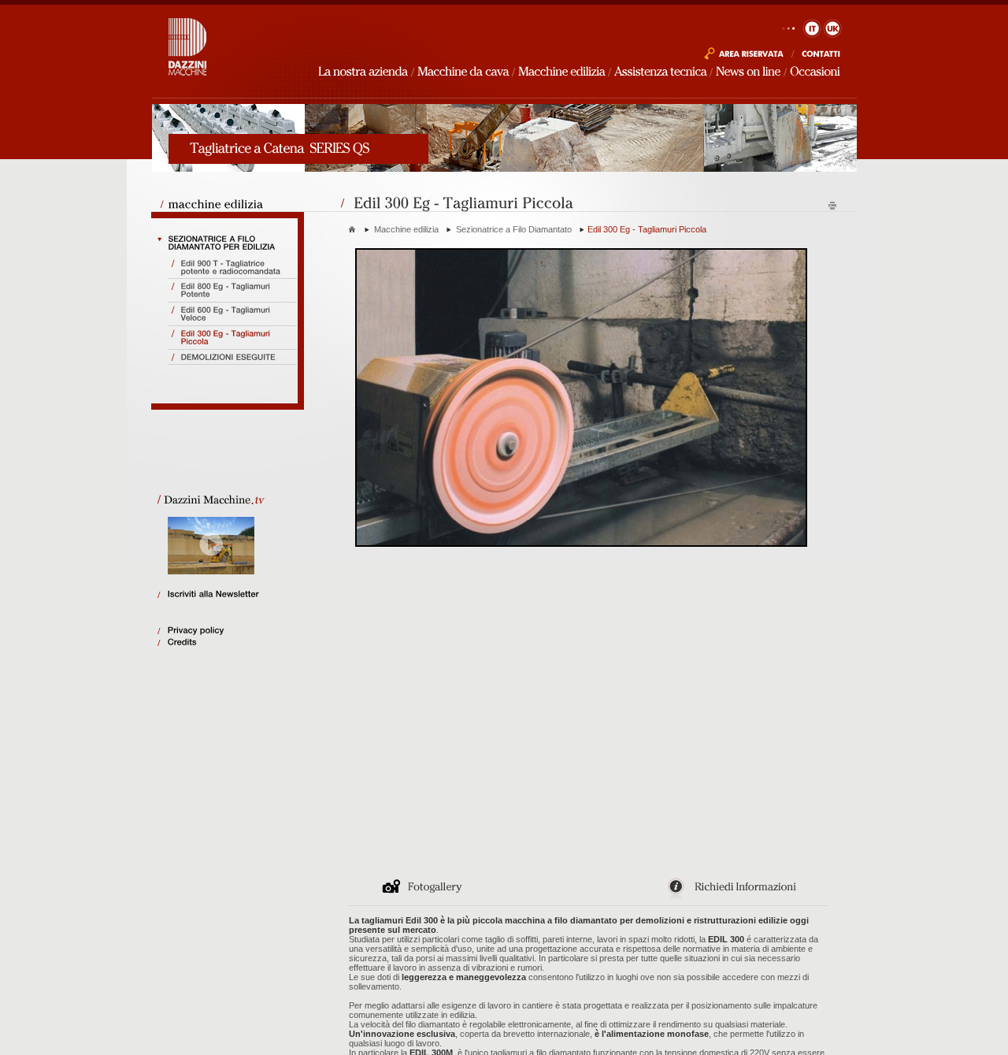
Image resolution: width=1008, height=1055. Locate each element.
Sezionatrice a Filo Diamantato (514, 229)
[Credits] (235, 642)
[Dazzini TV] (225, 497)
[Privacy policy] (235, 630)
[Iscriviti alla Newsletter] (235, 594)
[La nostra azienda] (363, 70)
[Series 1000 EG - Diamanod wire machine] (744, 57)
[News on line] (748, 70)
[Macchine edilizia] (561, 70)
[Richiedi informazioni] (739, 898)
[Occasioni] (815, 70)
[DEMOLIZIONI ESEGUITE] (233, 357)
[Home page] (188, 75)
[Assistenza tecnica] (660, 70)
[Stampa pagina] (832, 208)
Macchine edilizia (406, 229)
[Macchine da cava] (463, 70)
